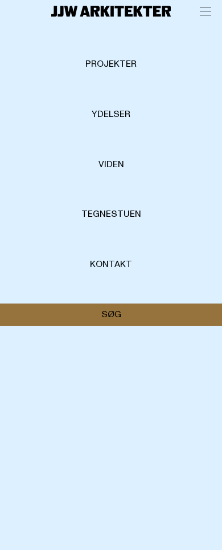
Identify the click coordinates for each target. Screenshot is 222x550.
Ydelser (111, 114)
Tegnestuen (111, 214)
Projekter (111, 64)
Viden (111, 164)
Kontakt (111, 264)
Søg (111, 314)
